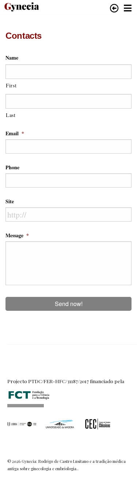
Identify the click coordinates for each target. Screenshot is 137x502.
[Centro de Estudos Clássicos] (98, 423)
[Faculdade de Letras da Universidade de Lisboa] (22, 423)
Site (9, 201)
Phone (12, 167)
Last (11, 115)
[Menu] (127, 8)
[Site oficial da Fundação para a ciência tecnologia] (29, 391)
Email (14, 133)
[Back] (114, 8)
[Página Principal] (20, 5)
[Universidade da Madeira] (60, 423)
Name (11, 57)
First (11, 85)
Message (17, 235)
